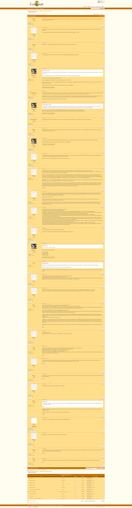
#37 (102, 102)
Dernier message (89, 483)
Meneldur (33, 75)
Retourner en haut (39, 505)
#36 (102, 91)
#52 (102, 346)
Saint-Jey (63, 498)
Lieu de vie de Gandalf (32, 491)
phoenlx (33, 175)
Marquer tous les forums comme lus (52, 505)
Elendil (92, 485)
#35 (102, 68)
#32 (102, 27)
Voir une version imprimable (32, 500)
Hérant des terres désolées (63, 491)
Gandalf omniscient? (32, 487)
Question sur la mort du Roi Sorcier (34, 489)
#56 (102, 399)
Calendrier (99, 6)
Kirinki (33, 234)
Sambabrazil (63, 487)
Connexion (37, 8)
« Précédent (32, 14)
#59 (102, 448)
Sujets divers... (36, 10)
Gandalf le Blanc (33, 92)
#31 (102, 17)
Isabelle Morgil (93, 487)
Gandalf (63, 480)
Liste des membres (92, 6)
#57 (102, 417)
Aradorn (63, 489)
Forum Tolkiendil (30, 10)
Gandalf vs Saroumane (32, 493)
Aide (103, 6)
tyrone (33, 214)
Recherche (85, 6)
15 (75, 491)
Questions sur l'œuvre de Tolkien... (46, 10)
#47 (102, 261)
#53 (102, 358)
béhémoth (63, 493)
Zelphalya (92, 483)
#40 (102, 138)
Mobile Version (44, 505)
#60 (102, 458)
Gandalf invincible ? (32, 482)
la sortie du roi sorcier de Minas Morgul (35, 498)
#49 (102, 288)
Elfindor (33, 294)
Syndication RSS (60, 505)
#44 (102, 207)
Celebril (33, 18)
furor (33, 262)
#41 (102, 153)
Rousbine (63, 478)
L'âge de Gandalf (31, 478)
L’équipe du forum (33, 505)
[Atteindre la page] (46, 14)
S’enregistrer (41, 8)
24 (75, 487)
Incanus (92, 498)
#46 (102, 243)
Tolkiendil (29, 505)
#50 (102, 303)
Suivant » (43, 14)
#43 (102, 191)
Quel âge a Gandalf (32, 480)
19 (75, 489)
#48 (102, 274)
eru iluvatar (33, 34)
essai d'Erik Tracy (47, 419)
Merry (33, 347)
